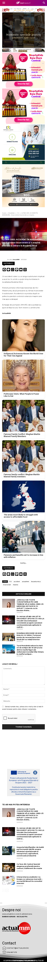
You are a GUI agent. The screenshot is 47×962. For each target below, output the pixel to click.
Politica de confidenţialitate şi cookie (28, 960)
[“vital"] (23, 782)
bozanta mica (36, 581)
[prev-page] (3, 890)
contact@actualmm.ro (18, 948)
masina (15, 585)
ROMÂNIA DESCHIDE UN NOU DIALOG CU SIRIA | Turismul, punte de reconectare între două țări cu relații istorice (29, 636)
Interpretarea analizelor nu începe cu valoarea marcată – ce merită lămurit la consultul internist (29, 880)
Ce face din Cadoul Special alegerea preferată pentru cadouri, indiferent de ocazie (29, 866)
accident (17, 581)
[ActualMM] (4, 259)
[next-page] (7, 890)
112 (18, 213)
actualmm (25, 581)
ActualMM (16, 259)
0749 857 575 (12, 952)
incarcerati (7, 585)
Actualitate (11, 213)
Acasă (4, 213)
